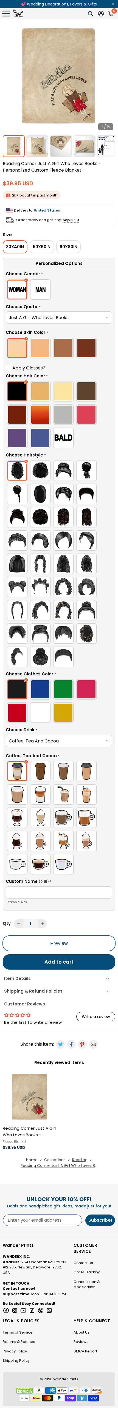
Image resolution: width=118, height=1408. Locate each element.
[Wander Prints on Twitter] (49, 1310)
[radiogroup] (59, 290)
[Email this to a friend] (93, 1044)
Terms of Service (18, 1332)
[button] (59, 275)
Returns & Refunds (19, 1341)
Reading (80, 1160)
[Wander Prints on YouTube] (23, 1310)
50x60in (41, 247)
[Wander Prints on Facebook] (6, 1310)
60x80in (68, 247)
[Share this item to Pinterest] (82, 1044)
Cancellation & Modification (87, 1284)
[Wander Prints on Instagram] (15, 1310)
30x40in (15, 247)
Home (32, 1160)
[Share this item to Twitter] (60, 1044)
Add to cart (59, 961)
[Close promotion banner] (113, 4)
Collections (55, 1160)
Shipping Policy (16, 1360)
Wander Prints (65, 1379)
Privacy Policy (15, 1351)
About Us (81, 1332)
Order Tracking (87, 1272)
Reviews (81, 1341)
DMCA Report (85, 1351)
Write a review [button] (96, 1016)
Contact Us (83, 1262)
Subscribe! (100, 1220)
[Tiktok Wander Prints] (32, 1310)
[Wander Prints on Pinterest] (40, 1310)
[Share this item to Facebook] (71, 1044)
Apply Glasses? (28, 368)
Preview (59, 943)
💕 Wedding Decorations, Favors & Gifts (59, 4)
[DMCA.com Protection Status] (24, 1391)
